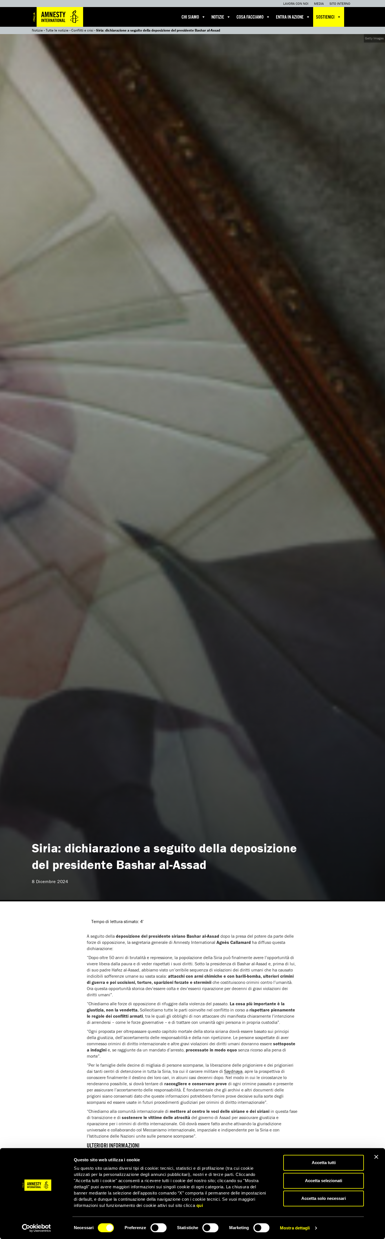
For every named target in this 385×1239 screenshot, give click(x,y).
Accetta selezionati (323, 1180)
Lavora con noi (295, 3)
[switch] (159, 1227)
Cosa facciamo (250, 17)
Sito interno (339, 3)
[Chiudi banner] (376, 1157)
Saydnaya (233, 1071)
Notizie (217, 17)
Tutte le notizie (57, 30)
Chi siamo (190, 17)
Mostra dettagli (295, 1227)
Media (319, 3)
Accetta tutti (324, 1162)
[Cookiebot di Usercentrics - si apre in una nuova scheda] (36, 1228)
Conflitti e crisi (82, 30)
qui (199, 1205)
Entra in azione (290, 17)
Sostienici (325, 17)
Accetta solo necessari (323, 1198)
